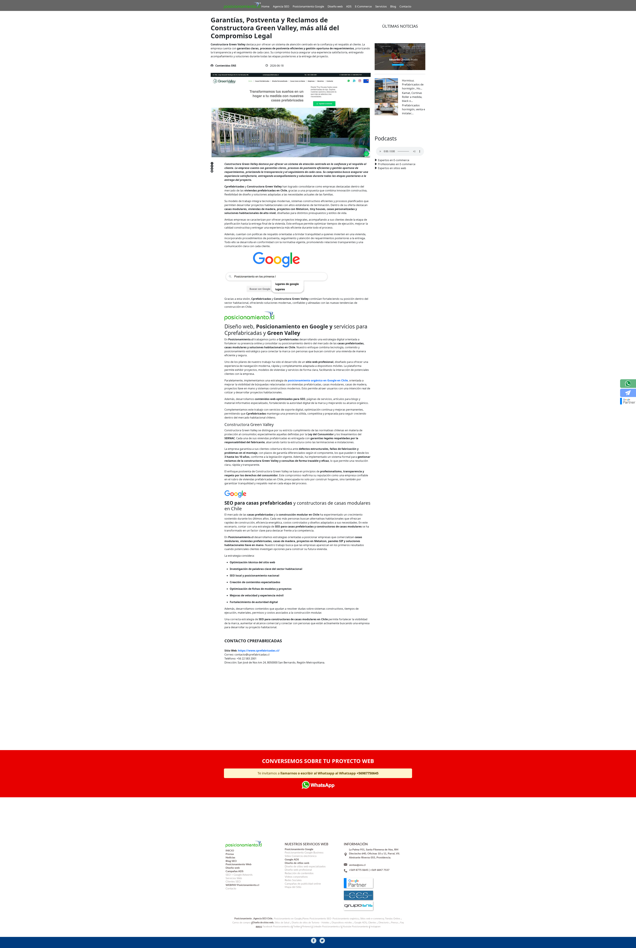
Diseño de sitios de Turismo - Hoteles (310, 923)
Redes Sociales (293, 880)
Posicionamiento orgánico (346, 919)
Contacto (405, 6)
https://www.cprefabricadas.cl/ (259, 650)
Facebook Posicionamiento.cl (277, 926)
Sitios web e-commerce (372, 919)
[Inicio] (242, 5)
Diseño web (335, 6)
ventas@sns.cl (357, 865)
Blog (393, 6)
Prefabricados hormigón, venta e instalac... (413, 109)
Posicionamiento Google (308, 6)
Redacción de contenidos (299, 873)
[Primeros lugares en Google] (286, 272)
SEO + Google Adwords (239, 874)
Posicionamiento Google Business (304, 852)
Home (265, 6)
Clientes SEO (233, 881)
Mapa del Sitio (293, 887)
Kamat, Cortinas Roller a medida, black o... (412, 97)
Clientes (372, 923)
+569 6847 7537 (379, 870)
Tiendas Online (392, 919)
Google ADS (360, 923)
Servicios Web (234, 878)
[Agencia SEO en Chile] (249, 316)
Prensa (394, 923)
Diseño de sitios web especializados (305, 866)
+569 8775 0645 (358, 870)
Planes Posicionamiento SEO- (317, 919)
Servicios (381, 6)
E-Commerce (363, 6)
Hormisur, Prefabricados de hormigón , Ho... (413, 84)
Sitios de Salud (282, 923)
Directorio (383, 923)
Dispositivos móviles (342, 923)
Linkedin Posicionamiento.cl (327, 926)
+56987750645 (367, 773)
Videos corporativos (296, 876)
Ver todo (400, 125)
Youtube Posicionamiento (356, 926)
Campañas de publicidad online (303, 883)
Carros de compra (241, 923)
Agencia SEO (281, 6)
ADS (348, 6)
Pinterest (306, 926)
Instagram (375, 926)
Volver (233, 729)
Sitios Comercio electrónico (301, 856)
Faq (402, 923)
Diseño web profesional (298, 870)
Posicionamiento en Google (287, 919)
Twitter (296, 926)
